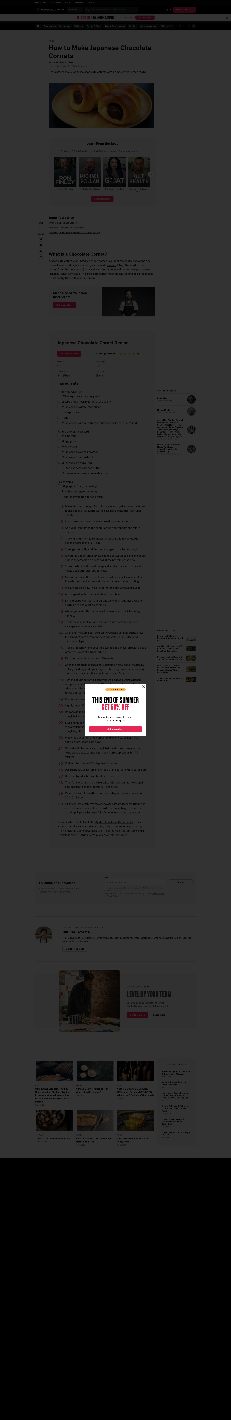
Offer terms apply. (115, 720)
